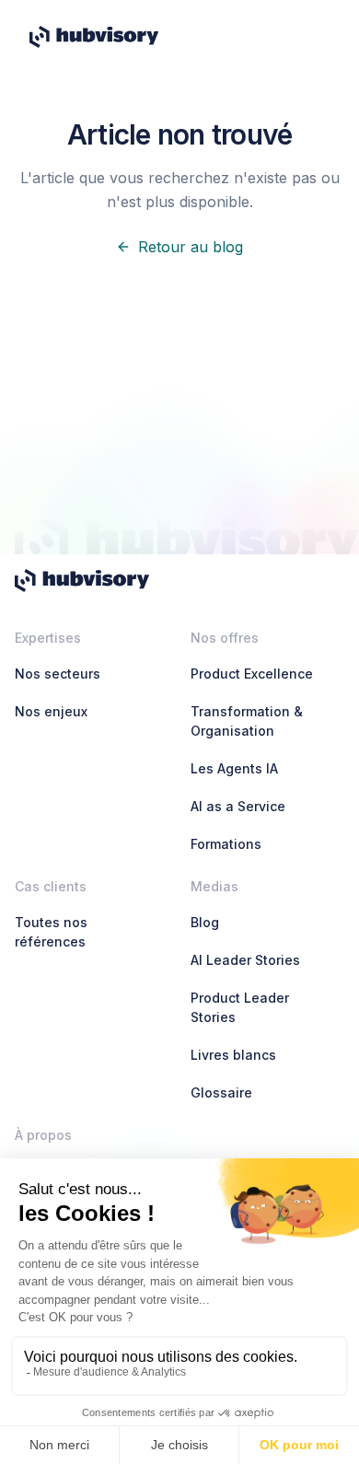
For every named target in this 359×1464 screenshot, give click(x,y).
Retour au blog (190, 247)
